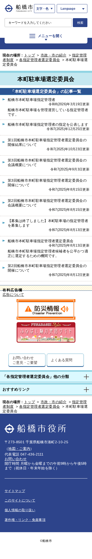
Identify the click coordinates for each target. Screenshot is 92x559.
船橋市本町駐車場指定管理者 (31, 100)
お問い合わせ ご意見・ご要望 (25, 360)
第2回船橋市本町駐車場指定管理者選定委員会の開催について (47, 268)
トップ (29, 55)
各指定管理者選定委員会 (39, 60)
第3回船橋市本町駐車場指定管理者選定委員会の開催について (47, 182)
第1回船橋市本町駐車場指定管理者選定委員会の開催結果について (47, 142)
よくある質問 (61, 359)
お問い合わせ (16, 459)
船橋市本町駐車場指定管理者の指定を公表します (48, 124)
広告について (13, 295)
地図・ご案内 (19, 449)
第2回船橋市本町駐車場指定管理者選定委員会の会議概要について (47, 203)
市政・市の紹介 (54, 55)
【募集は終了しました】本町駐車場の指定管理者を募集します (48, 223)
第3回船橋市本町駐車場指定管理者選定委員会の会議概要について (47, 162)
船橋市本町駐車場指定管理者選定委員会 (41, 241)
